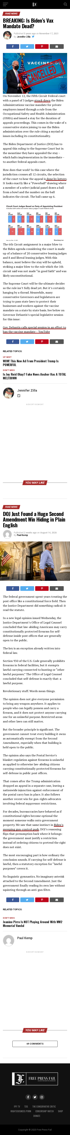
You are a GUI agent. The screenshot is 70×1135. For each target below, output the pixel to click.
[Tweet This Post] (27, 46)
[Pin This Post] (41, 46)
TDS (26, 1106)
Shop (60, 1111)
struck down (42, 100)
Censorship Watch (44, 1111)
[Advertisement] (35, 442)
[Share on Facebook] (12, 46)
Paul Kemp (22, 535)
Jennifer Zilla (23, 37)
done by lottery (56, 179)
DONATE (36, 1116)
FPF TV (17, 1106)
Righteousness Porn (21, 1111)
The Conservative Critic (44, 1106)
